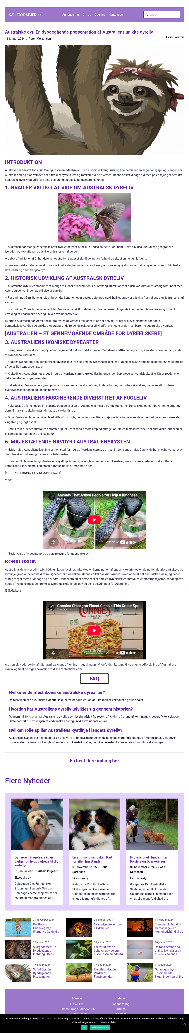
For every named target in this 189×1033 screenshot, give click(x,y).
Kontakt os (116, 14)
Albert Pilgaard (48, 871)
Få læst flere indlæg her (94, 760)
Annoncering (70, 14)
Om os (87, 14)
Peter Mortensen (40, 38)
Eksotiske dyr (175, 37)
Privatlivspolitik (100, 1027)
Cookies (100, 14)
